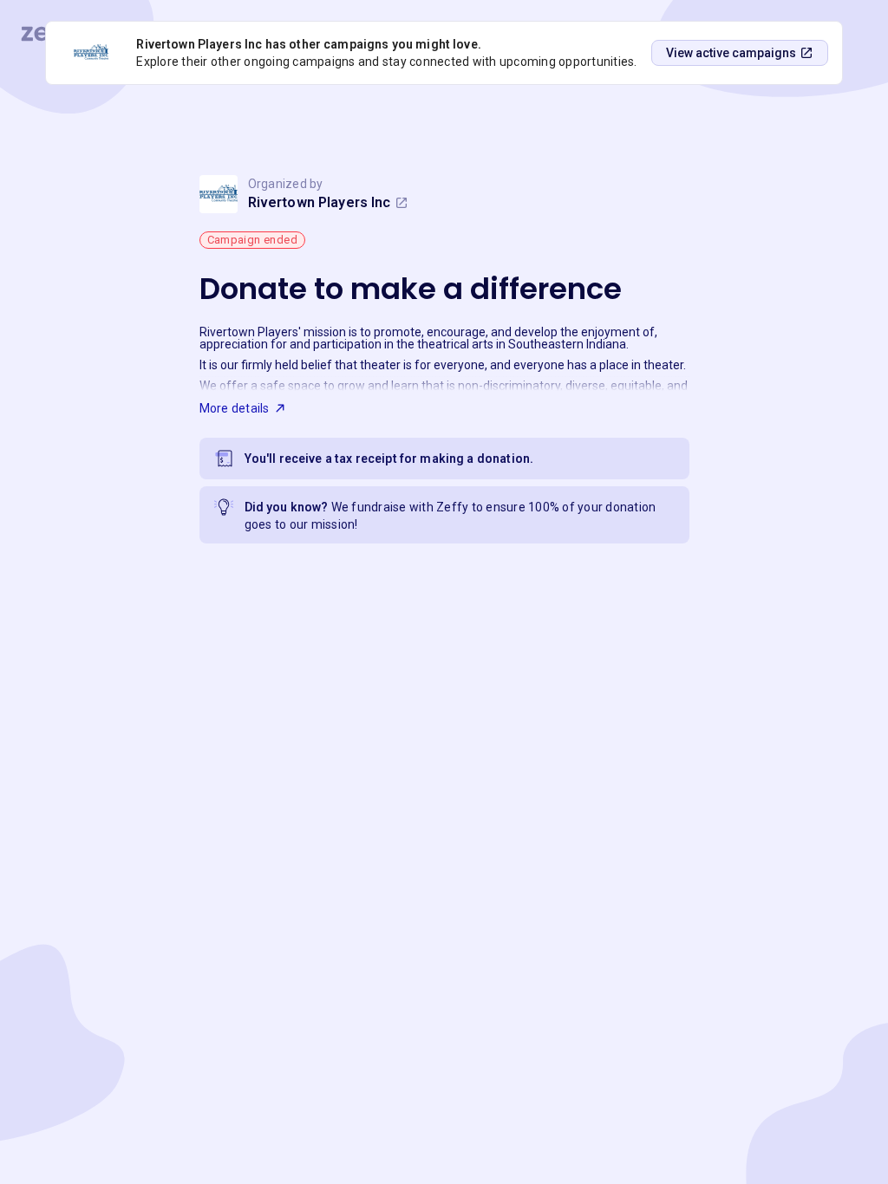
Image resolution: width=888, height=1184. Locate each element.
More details (234, 408)
